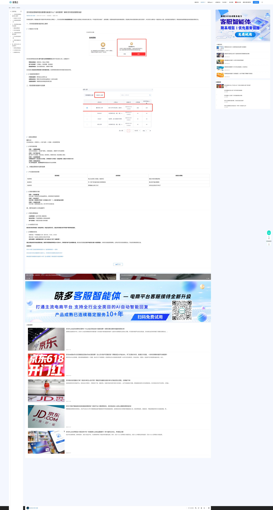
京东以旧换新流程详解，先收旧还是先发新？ (234, 100)
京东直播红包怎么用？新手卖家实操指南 (233, 90)
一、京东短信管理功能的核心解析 (16, 15)
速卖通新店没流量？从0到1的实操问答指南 (233, 60)
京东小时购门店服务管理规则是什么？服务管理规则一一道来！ (42, 249)
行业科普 (224, 2)
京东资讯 (49, 15)
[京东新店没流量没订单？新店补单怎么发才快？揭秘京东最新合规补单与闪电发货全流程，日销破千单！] (46, 390)
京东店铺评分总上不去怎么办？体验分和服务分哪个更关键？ (237, 85)
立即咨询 (256, 2)
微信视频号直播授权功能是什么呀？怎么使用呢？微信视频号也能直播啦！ (45, 256)
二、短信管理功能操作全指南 (16, 25)
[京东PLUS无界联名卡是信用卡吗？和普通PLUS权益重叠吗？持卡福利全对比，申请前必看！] (46, 442)
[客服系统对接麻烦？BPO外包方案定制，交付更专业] (220, 68)
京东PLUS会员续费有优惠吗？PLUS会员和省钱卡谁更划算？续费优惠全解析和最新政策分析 (95, 329)
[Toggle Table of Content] (21, 11)
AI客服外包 (217, 2)
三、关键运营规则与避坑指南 (16, 33)
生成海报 (191, 508)
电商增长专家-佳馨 (31, 15)
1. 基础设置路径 (16, 28)
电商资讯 (203, 2)
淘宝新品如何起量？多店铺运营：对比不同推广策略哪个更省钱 (238, 73)
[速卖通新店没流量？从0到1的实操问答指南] (220, 62)
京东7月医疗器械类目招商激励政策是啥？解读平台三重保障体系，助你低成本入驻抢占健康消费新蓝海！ (99, 406)
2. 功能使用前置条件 (17, 21)
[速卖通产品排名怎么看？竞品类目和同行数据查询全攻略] (220, 55)
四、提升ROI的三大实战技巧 (16, 45)
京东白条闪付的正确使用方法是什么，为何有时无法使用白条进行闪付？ (45, 253)
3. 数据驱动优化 (16, 52)
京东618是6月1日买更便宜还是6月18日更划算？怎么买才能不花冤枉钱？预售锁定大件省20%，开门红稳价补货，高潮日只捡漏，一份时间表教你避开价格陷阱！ (117, 354)
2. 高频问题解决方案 (17, 41)
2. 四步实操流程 (16, 30)
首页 (10, 7)
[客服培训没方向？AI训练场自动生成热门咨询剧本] (220, 48)
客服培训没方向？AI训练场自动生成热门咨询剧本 (235, 47)
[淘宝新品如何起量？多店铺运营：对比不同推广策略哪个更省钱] (220, 75)
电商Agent (210, 2)
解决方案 (239, 2)
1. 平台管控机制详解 (17, 37)
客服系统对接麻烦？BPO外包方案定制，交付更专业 (235, 66)
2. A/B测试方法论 (17, 50)
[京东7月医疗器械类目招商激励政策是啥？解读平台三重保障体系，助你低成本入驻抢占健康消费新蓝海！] (46, 416)
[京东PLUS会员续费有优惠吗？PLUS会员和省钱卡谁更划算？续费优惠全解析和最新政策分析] (46, 339)
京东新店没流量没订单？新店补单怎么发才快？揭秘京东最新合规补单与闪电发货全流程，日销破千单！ (98, 380)
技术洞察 (231, 2)
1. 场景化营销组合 (17, 48)
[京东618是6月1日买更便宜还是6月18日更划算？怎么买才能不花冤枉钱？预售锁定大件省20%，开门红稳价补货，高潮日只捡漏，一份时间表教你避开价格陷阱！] (46, 365)
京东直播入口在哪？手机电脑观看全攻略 (233, 95)
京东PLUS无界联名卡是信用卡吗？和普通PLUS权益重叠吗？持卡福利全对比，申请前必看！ (95, 432)
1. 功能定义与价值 (17, 18)
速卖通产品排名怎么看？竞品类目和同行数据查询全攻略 (236, 53)
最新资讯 (197, 2)
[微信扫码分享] (195, 508)
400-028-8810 (247, 2)
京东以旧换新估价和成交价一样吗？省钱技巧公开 (235, 105)
